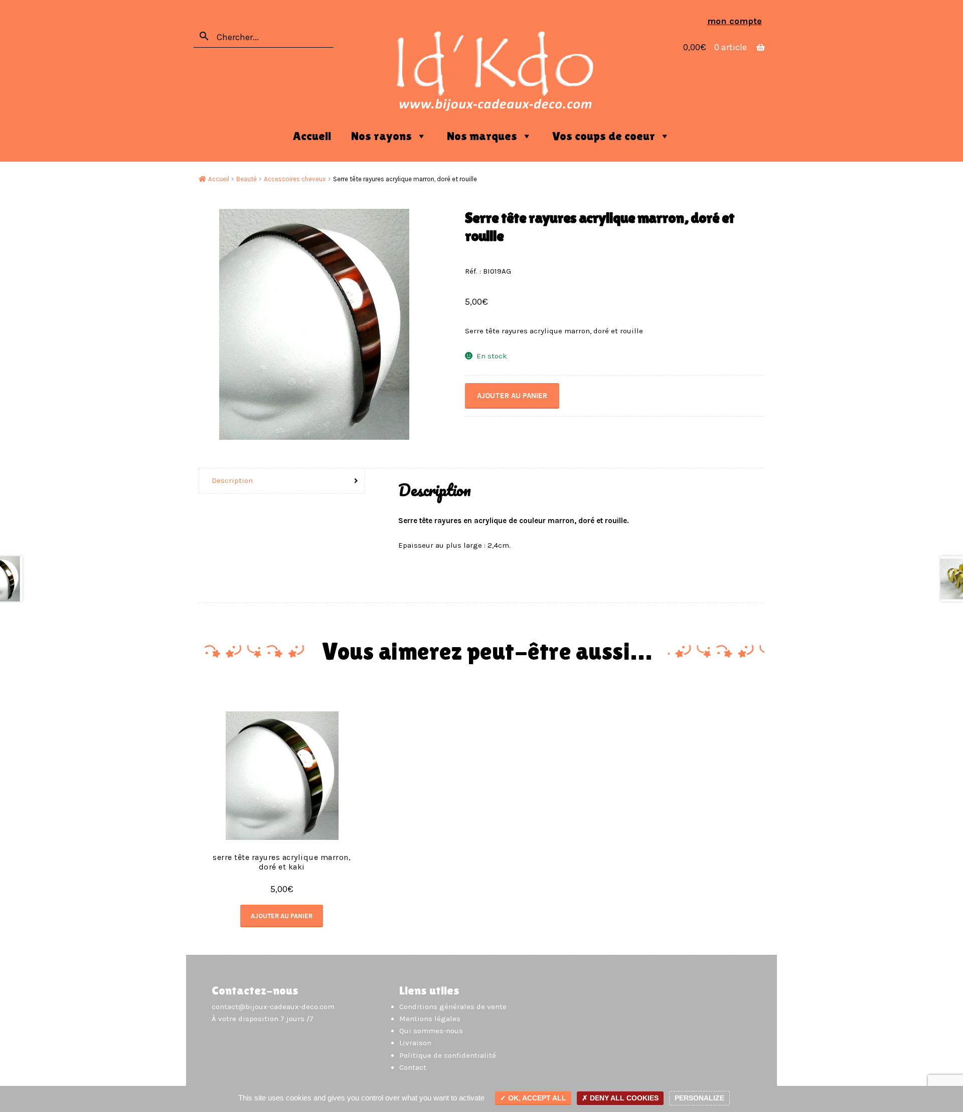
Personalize (699, 1098)
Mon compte (734, 21)
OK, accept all (536, 1098)
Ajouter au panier (512, 395)
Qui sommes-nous (431, 1030)
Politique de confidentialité (447, 1055)
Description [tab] (232, 480)
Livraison (415, 1042)
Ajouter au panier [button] (281, 916)
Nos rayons (381, 136)
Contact (412, 1067)
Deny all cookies (623, 1098)
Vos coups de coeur (603, 136)
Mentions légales (429, 1018)
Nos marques (482, 136)
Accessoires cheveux (295, 179)
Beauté (246, 179)
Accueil (312, 136)
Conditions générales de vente (453, 1006)
